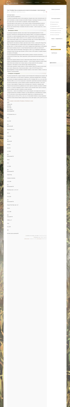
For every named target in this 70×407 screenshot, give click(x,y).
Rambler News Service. (43, 235)
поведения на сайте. (33, 238)
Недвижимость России (56, 30)
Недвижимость (55, 24)
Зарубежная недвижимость (57, 28)
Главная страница (55, 22)
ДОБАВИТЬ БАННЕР (56, 49)
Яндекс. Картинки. (44, 237)
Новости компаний (55, 34)
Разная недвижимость (56, 32)
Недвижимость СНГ (56, 26)
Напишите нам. (44, 238)
